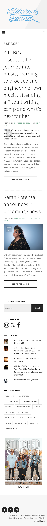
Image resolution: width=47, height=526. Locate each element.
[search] (43, 32)
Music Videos (10, 417)
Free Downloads (23, 407)
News (22, 417)
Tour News (34, 423)
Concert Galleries (29, 401)
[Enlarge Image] (9, 134)
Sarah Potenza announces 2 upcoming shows (22, 204)
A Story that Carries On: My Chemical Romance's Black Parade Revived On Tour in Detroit (28, 351)
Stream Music (20, 423)
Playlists (31, 417)
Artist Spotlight (26, 396)
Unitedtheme (39, 521)
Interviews (9, 412)
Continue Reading (20, 180)
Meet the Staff (24, 412)
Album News (10, 396)
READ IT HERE (23, 487)
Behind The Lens (11, 401)
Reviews (8, 423)
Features (8, 407)
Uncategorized (11, 428)
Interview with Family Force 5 (26, 379)
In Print (37, 407)
